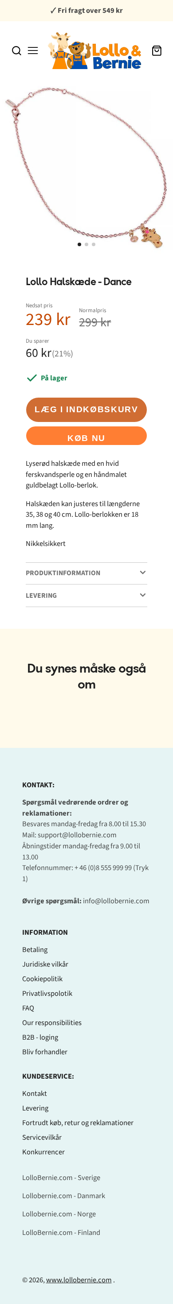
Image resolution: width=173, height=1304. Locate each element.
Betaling (34, 949)
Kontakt (34, 1093)
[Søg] (16, 50)
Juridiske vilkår (45, 964)
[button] (79, 244)
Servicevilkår (42, 1137)
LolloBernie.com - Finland (61, 1232)
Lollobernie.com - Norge (59, 1214)
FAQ (28, 1008)
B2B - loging (40, 1037)
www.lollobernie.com (79, 1280)
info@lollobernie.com (116, 901)
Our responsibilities (52, 1023)
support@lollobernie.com (77, 835)
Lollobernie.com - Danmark (63, 1196)
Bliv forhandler (44, 1052)
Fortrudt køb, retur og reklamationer (78, 1123)
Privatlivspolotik (47, 993)
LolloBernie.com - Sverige (61, 1177)
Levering (35, 1108)
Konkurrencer (43, 1152)
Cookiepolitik (42, 979)
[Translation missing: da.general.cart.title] (156, 50)
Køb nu (86, 438)
